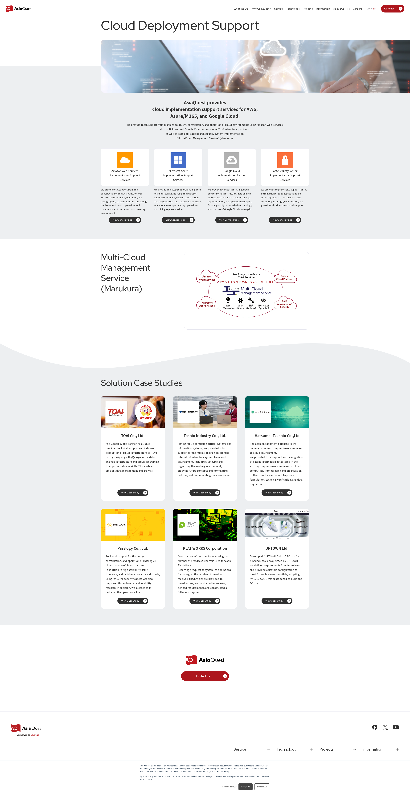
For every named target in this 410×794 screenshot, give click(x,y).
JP (368, 8)
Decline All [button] (262, 786)
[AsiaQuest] (18, 8)
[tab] (278, 8)
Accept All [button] (245, 786)
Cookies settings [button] (229, 786)
